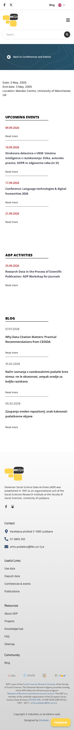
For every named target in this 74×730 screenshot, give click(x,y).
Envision (44, 720)
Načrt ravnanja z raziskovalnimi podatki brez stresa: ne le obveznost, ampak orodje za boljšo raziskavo (36, 376)
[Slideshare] (12, 506)
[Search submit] (67, 34)
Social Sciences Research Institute (39, 684)
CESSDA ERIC (34, 699)
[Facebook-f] (6, 506)
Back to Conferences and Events (32, 56)
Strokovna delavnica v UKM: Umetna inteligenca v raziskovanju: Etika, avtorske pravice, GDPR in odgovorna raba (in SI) (34, 158)
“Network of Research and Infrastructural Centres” (31, 693)
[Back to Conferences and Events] (9, 57)
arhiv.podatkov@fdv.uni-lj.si (44, 702)
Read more (11, 136)
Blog (52, 4)
